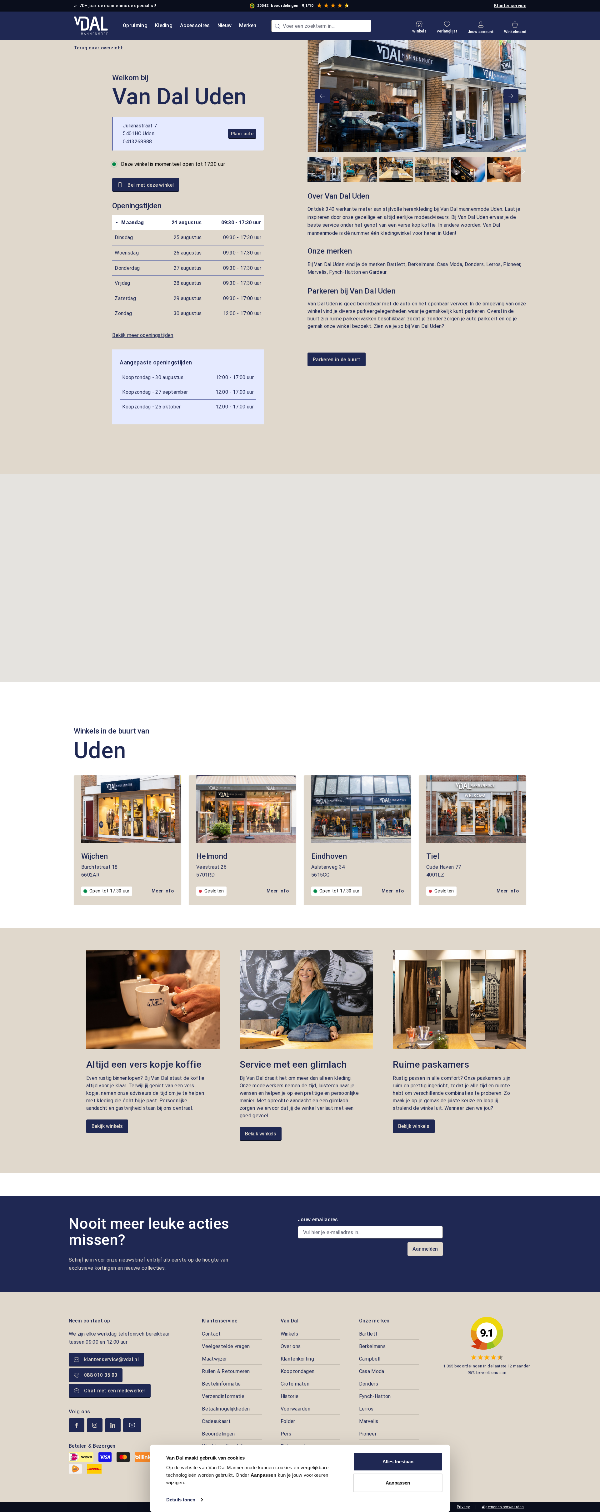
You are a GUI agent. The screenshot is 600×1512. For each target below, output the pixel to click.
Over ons (291, 1346)
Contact (211, 1334)
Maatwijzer (214, 1359)
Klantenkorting (297, 1359)
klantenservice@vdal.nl (111, 1359)
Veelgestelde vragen (226, 1346)
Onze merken (374, 1321)
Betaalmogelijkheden (226, 1409)
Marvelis (368, 1421)
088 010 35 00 (100, 1375)
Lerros (366, 1409)
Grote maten (295, 1384)
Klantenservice (510, 5)
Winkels (289, 1334)
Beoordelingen (218, 1434)
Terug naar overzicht (98, 48)
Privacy (463, 1507)
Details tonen (180, 1499)
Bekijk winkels (107, 1126)
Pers (286, 1434)
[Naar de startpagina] (91, 26)
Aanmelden (425, 1249)
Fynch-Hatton (375, 1396)
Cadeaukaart (216, 1421)
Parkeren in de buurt (336, 360)
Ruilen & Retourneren (226, 1371)
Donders (368, 1384)
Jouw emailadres (318, 1220)
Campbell (370, 1359)
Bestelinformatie (221, 1384)
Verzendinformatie (223, 1396)
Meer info (163, 891)
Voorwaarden (296, 1409)
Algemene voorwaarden (503, 1507)
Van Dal (289, 1321)
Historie (290, 1396)
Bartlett (368, 1334)
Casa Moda (371, 1371)
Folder (288, 1421)
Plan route (242, 133)
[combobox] (321, 26)
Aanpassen (398, 1482)
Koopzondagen (298, 1371)
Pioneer (368, 1434)
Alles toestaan (397, 1461)
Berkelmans (372, 1346)
